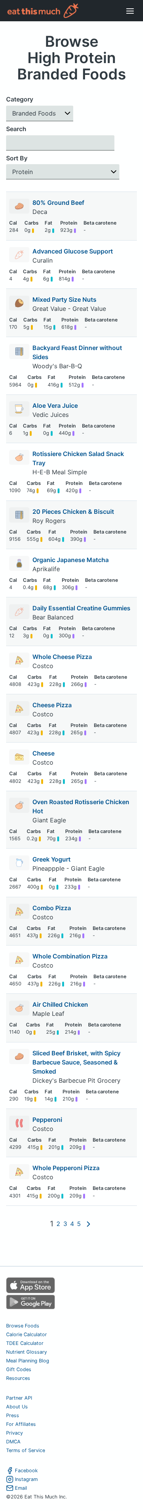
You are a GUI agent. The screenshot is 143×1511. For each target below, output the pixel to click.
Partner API (19, 1398)
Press (12, 1415)
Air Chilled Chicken (60, 1004)
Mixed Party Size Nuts (64, 299)
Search (16, 129)
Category (19, 99)
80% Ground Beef (58, 202)
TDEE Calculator (24, 1343)
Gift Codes (18, 1369)
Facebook (26, 1470)
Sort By (16, 158)
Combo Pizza (51, 908)
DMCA (13, 1441)
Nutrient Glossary (26, 1352)
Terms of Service (25, 1450)
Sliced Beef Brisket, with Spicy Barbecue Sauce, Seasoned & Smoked (76, 1062)
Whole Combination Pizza (70, 956)
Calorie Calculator (26, 1334)
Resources (18, 1378)
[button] (39, 113)
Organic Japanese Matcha (70, 560)
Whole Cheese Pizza (62, 656)
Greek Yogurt (51, 859)
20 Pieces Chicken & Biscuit (73, 511)
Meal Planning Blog (27, 1361)
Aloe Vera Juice (55, 405)
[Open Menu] (130, 10)
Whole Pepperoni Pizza (66, 1168)
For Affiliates (21, 1424)
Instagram (26, 1479)
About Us (17, 1407)
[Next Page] (88, 1224)
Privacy (14, 1433)
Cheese (43, 753)
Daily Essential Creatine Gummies (81, 608)
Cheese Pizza (52, 705)
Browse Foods (22, 1326)
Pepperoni (47, 1119)
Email (21, 1488)
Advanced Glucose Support (72, 251)
